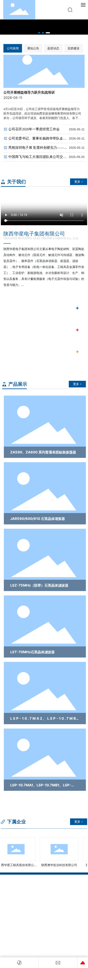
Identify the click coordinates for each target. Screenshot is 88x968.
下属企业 (16, 821)
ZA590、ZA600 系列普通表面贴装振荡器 (43, 452)
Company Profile (20, 308)
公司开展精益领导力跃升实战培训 (29, 92)
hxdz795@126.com (24, 904)
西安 (28, 931)
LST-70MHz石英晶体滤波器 (32, 652)
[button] (39, 32)
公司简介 (17, 302)
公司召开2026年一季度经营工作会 (34, 129)
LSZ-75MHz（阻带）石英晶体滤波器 (39, 585)
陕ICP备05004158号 (44, 926)
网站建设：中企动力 (13, 931)
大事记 (15, 346)
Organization (18, 330)
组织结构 (17, 324)
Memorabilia (17, 352)
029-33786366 (22, 892)
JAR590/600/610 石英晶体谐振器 (37, 518)
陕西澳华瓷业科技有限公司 (57, 865)
